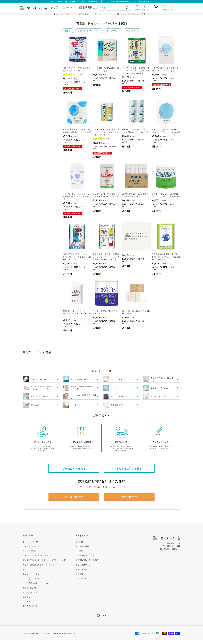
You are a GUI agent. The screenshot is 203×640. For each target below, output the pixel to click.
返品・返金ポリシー (84, 564)
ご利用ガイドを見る (73, 468)
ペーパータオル (82, 14)
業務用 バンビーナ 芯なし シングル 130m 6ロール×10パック (107, 195)
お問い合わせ (81, 578)
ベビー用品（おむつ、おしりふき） (38, 583)
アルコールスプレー (31, 578)
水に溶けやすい (113, 30)
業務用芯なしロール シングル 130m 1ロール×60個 (135, 195)
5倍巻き (67, 30)
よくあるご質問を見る (129, 468)
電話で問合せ (129, 496)
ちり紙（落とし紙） (31, 592)
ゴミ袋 (119, 14)
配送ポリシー (81, 569)
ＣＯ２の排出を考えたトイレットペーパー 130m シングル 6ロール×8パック (166, 257)
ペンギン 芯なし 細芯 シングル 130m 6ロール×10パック (77, 69)
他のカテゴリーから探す (137, 14)
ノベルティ (27, 601)
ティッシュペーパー (102, 14)
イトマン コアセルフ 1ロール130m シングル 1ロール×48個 (166, 131)
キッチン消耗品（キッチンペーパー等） (40, 564)
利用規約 (79, 551)
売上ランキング (133, 30)
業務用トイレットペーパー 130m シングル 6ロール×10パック (77, 314)
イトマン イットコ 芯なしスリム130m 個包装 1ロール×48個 (77, 131)
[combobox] (112, 8)
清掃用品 (26, 597)
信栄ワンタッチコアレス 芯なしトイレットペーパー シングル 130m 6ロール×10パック (106, 257)
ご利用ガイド (81, 541)
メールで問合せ (74, 496)
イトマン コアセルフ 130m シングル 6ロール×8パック (165, 69)
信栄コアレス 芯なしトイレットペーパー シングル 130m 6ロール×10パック (77, 257)
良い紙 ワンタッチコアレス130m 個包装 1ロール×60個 (135, 131)
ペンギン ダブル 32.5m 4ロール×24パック (106, 312)
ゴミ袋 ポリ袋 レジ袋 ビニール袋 (37, 555)
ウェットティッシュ (31, 574)
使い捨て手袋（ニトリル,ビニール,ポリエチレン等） (45, 560)
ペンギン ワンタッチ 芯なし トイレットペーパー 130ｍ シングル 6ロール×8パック (136, 71)
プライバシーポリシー (85, 555)
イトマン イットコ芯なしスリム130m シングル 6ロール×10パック (77, 196)
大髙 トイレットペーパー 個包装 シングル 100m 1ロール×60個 (136, 236)
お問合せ (69, 8)
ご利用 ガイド (56, 8)
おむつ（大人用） (30, 587)
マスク (25, 569)
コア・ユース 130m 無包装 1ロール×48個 (136, 312)
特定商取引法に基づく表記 (87, 560)
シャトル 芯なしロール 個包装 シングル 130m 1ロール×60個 (166, 195)
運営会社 (79, 574)
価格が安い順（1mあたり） (89, 30)
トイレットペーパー (61, 14)
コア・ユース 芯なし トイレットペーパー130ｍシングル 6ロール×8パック (106, 132)
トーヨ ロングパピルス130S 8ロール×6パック (106, 69)
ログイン (170, 6)
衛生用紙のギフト (30, 606)
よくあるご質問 (82, 546)
